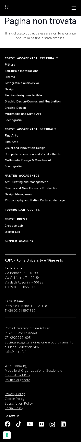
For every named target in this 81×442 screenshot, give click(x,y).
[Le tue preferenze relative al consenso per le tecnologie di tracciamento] (7, 435)
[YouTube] (30, 424)
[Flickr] (41, 424)
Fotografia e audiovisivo (22, 83)
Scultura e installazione (22, 71)
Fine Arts (11, 135)
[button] (74, 7)
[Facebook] (7, 424)
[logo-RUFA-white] (7, 7)
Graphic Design (15, 108)
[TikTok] (18, 424)
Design (9, 89)
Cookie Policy (14, 399)
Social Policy (14, 408)
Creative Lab (14, 225)
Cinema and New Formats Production (31, 188)
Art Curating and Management (26, 182)
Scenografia (13, 120)
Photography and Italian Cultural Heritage (35, 200)
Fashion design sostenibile (23, 95)
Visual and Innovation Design (25, 148)
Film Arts (11, 142)
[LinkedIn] (63, 424)
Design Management (19, 194)
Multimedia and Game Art (23, 114)
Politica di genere (17, 380)
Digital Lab (12, 232)
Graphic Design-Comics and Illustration (33, 101)
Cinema (10, 77)
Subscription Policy (19, 403)
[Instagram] (52, 424)
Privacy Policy (15, 394)
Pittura (10, 64)
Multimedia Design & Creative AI (28, 160)
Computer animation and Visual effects (33, 154)
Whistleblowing (16, 366)
